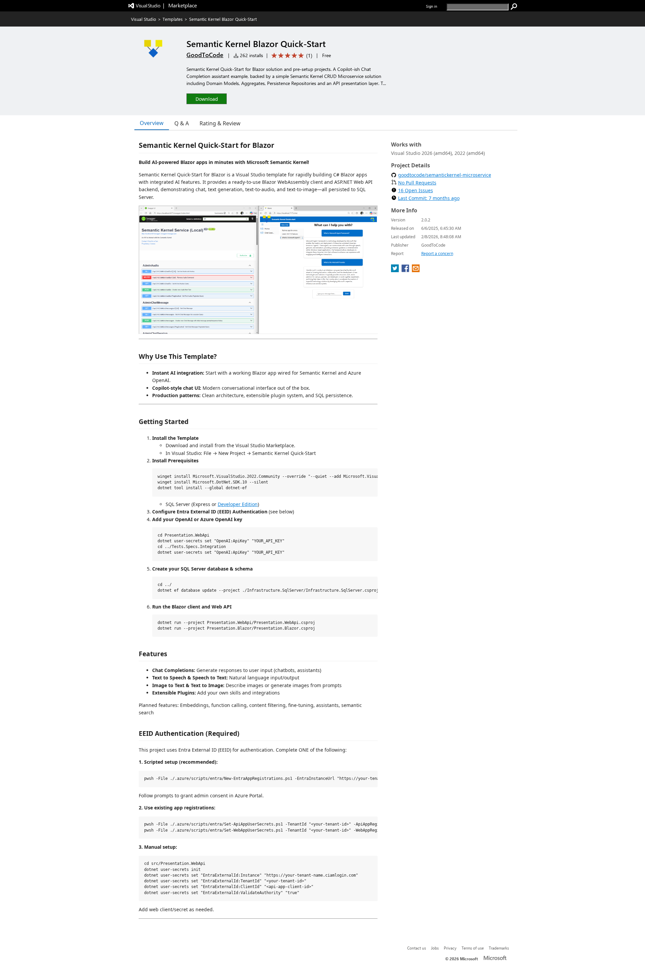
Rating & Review (220, 123)
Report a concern (437, 253)
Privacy (450, 948)
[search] (514, 6)
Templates (173, 19)
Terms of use (473, 948)
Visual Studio (143, 19)
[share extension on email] (415, 270)
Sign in (431, 6)
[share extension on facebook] (406, 270)
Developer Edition (238, 504)
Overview (152, 123)
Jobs (435, 948)
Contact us (416, 948)
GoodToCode (204, 55)
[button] (206, 98)
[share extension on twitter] (395, 270)
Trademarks (499, 948)
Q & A (181, 123)
